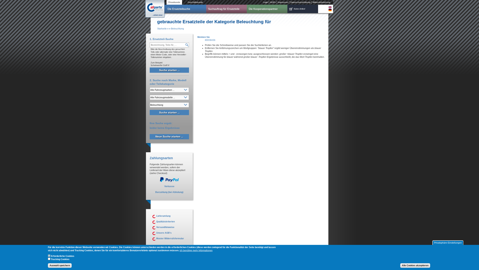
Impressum (283, 2)
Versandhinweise (165, 227)
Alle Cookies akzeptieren (415, 265)
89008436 (210, 40)
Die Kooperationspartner (263, 8)
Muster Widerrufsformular (170, 238)
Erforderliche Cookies (62, 256)
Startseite (162, 28)
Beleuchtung (177, 28)
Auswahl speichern (60, 265)
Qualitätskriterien (165, 221)
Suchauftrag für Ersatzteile (224, 8)
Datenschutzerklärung (300, 2)
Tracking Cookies (60, 259)
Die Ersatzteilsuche (178, 8)
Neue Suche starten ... (169, 136)
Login (265, 2)
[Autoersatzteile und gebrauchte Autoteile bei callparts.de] (155, 9)
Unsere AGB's (164, 233)
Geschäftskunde (195, 2)
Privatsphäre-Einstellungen (448, 243)
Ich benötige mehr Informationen (196, 250)
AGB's (273, 2)
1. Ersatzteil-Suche (161, 39)
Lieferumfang (163, 216)
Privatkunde (174, 2)
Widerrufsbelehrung (321, 2)
